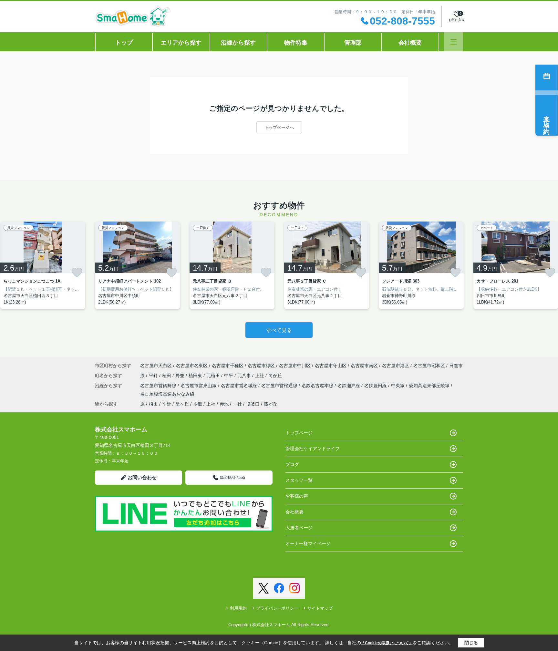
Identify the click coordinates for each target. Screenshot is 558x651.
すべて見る (279, 330)
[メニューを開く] (453, 42)
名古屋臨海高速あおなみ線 (167, 394)
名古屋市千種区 (227, 365)
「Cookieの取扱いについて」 (387, 643)
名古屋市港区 (395, 365)
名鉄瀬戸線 (349, 385)
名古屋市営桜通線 (280, 385)
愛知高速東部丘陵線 (430, 385)
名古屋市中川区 (295, 365)
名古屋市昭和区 (429, 365)
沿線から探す (238, 42)
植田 (167, 375)
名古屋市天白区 (156, 365)
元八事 (244, 375)
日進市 (456, 365)
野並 (180, 375)
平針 (154, 375)
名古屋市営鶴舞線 (159, 385)
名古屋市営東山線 (199, 385)
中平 (229, 375)
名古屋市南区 (364, 365)
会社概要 (410, 42)
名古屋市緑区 (261, 365)
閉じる (471, 642)
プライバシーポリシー (277, 608)
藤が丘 (270, 404)
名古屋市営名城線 (239, 385)
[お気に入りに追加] (77, 272)
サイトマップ (320, 608)
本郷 (197, 404)
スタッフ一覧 (299, 480)
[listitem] (137, 265)
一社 (237, 404)
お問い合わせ (142, 477)
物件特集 (295, 42)
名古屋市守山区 (330, 365)
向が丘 (275, 375)
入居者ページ (299, 527)
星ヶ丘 (182, 404)
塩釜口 (253, 404)
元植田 (213, 375)
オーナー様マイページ (308, 543)
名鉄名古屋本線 (318, 385)
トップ (124, 42)
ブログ (292, 464)
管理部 (353, 42)
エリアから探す (181, 42)
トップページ (299, 432)
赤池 (224, 404)
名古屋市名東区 (192, 365)
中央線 (398, 385)
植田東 (196, 375)
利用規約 (238, 608)
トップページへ (279, 127)
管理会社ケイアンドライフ (312, 448)
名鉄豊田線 (376, 385)
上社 (260, 375)
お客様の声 (296, 496)
